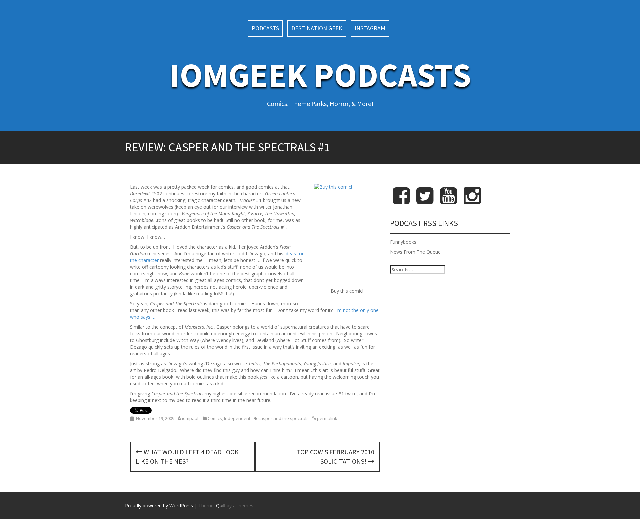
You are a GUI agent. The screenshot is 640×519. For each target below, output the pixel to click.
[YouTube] (448, 201)
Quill (220, 505)
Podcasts (265, 28)
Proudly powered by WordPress (159, 505)
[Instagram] (472, 201)
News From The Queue (415, 252)
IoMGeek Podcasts (320, 75)
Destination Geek (316, 28)
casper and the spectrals (283, 418)
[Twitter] (424, 201)
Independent (237, 418)
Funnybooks (403, 242)
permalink (326, 418)
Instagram (370, 28)
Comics (215, 418)
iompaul (190, 418)
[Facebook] (401, 201)
